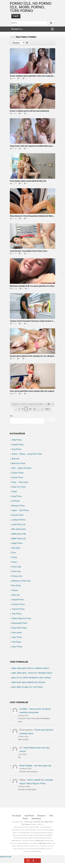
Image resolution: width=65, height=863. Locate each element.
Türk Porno (16, 614)
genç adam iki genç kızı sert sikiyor (27, 687)
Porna (14, 557)
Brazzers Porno (18, 463)
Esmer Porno (17, 477)
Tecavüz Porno (18, 604)
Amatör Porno (18, 444)
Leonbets (24, 709)
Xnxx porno (17, 632)
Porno (14, 562)
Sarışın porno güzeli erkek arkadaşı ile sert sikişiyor (32, 356)
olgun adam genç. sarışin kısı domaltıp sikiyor (32, 673)
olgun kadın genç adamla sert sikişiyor (28, 682)
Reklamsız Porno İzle (21, 581)
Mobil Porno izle (19, 538)
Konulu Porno (17, 515)
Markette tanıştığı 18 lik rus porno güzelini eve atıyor (32, 286)
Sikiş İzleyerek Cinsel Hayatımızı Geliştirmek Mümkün (33, 216)
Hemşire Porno (18, 505)
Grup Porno (17, 496)
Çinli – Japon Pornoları (21, 468)
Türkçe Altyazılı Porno (21, 618)
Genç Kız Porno (19, 487)
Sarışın (15, 590)
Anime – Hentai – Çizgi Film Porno (27, 454)
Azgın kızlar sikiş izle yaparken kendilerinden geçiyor (32, 146)
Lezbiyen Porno (18, 520)
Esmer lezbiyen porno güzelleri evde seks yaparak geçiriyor (35, 76)
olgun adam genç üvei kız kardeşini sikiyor (30, 668)
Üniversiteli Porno (19, 623)
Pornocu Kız (17, 576)
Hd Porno (16, 501)
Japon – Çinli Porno (20, 510)
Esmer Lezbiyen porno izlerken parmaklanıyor (29, 111)
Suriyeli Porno (18, 599)
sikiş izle (42, 843)
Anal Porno (16, 449)
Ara (11, 416)
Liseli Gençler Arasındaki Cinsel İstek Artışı (28, 251)
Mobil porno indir (19, 534)
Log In (15, 16)
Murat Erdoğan (26, 765)
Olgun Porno (17, 543)
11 (35, 409)
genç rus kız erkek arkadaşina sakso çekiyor (31, 677)
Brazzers (16, 458)
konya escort (5, 856)
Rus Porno (16, 585)
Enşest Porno (18, 473)
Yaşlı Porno (17, 637)
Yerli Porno (16, 642)
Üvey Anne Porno (19, 628)
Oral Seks (16, 548)
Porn (14, 552)
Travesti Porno (18, 609)
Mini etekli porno (19, 529)
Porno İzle (16, 571)
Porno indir (16, 567)
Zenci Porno (17, 646)
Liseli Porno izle (19, 524)
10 (30, 409)
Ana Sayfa (16, 816)
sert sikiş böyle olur (42, 765)
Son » (47, 409)
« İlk (48, 404)
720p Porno (17, 440)
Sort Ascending (27, 42)
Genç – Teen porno (20, 482)
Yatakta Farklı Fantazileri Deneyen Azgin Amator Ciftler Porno (36, 321)
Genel (14, 491)
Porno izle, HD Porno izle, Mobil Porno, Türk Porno (30, 7)
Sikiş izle (16, 595)
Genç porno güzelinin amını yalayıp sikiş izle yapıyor (32, 391)
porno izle (39, 840)
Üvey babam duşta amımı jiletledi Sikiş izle (28, 181)
